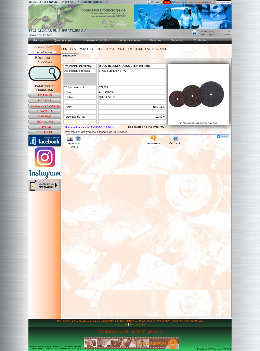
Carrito (177, 2)
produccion (45, 121)
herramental (45, 111)
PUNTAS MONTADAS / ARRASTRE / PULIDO (179, 320)
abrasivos (45, 95)
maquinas (45, 116)
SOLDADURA (137, 324)
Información (69, 55)
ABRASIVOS (63, 320)
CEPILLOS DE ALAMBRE (102, 320)
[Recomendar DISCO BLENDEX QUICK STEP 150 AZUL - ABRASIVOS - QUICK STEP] (153, 140)
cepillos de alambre (45, 105)
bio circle (44, 100)
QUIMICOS (121, 324)
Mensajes (206, 2)
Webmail (155, 2)
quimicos (45, 126)
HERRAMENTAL (127, 320)
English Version (45, 52)
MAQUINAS (145, 320)
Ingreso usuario (224, 2)
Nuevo (167, 2)
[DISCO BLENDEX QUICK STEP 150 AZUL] (198, 124)
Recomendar (191, 2)
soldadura (45, 132)
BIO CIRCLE (79, 320)
